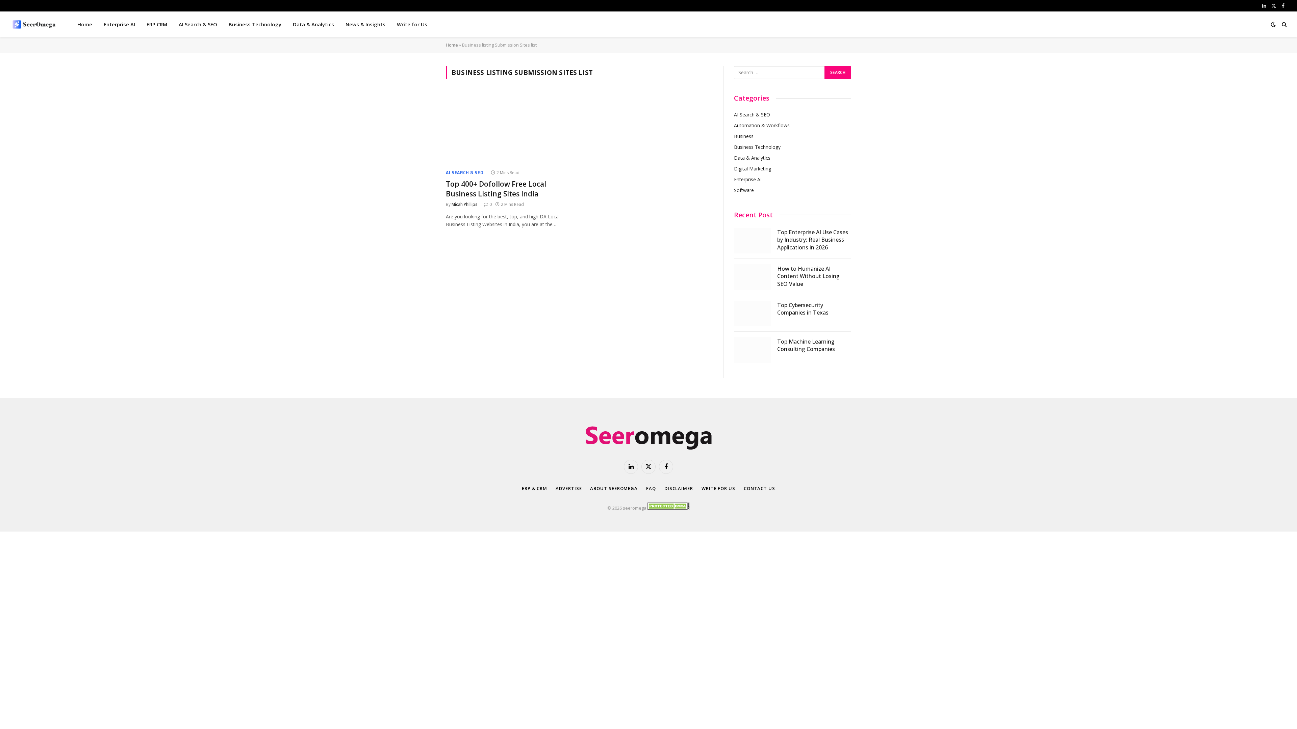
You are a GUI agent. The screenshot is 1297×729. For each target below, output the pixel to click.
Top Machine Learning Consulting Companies (806, 345)
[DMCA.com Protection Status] (668, 508)
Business (744, 136)
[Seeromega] (35, 24)
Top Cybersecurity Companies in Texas (803, 309)
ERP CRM (157, 24)
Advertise (569, 488)
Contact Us (759, 488)
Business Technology (255, 24)
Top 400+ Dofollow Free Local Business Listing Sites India (496, 188)
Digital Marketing (752, 168)
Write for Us (412, 24)
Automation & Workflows (762, 125)
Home (84, 24)
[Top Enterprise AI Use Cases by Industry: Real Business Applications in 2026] (752, 240)
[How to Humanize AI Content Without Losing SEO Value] (752, 277)
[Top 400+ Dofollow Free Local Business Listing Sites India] (509, 128)
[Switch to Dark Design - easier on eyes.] (1273, 24)
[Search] (1283, 24)
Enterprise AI (119, 24)
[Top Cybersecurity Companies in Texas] (752, 313)
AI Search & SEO (198, 24)
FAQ (651, 488)
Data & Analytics (313, 24)
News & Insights (365, 24)
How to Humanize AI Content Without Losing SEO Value (808, 276)
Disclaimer (678, 488)
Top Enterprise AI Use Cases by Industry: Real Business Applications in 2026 (812, 239)
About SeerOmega (614, 488)
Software (744, 190)
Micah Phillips (465, 204)
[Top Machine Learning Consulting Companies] (752, 350)
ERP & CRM (534, 488)
